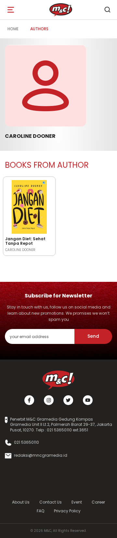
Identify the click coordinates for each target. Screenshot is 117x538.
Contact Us (50, 502)
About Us (21, 502)
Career (98, 502)
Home (13, 29)
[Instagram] (49, 400)
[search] (107, 10)
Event (77, 502)
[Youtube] (88, 400)
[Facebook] (29, 400)
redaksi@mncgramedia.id (40, 455)
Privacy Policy (67, 511)
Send (93, 336)
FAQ (40, 511)
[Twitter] (68, 400)
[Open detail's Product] (29, 206)
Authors (39, 29)
